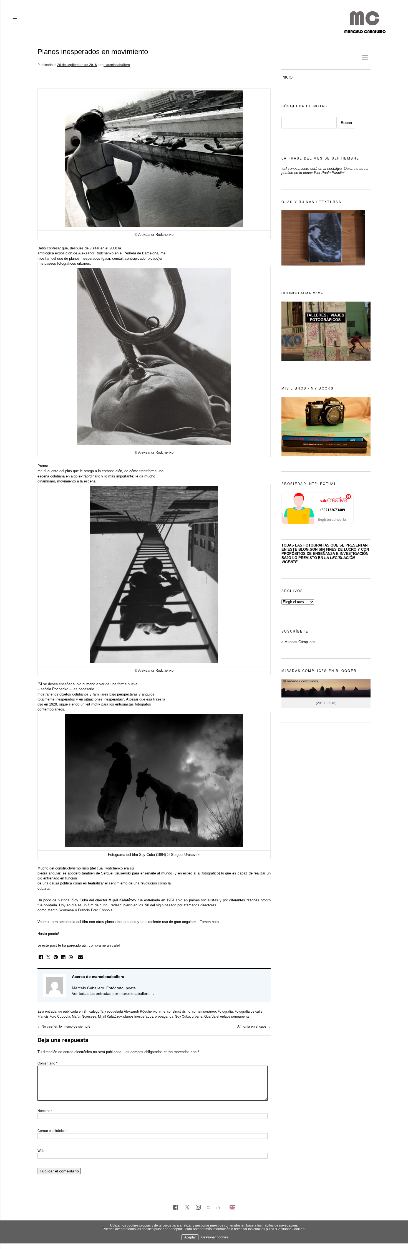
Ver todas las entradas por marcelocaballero (113, 993)
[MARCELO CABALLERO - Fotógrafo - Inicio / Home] (365, 31)
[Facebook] (175, 1207)
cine (162, 1011)
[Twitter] (187, 1207)
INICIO (287, 77)
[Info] (208, 1208)
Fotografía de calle (249, 1011)
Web (40, 1150)
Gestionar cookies (214, 1237)
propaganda (164, 1016)
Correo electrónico (52, 1130)
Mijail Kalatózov (110, 1016)
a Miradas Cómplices (298, 642)
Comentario (47, 1063)
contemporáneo (204, 1011)
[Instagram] (198, 1207)
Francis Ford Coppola (53, 1016)
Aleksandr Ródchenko (140, 1011)
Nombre (44, 1110)
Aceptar (190, 1237)
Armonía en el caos (254, 1026)
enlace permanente (235, 1016)
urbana (197, 1016)
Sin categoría (94, 1011)
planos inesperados (138, 1016)
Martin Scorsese (84, 1016)
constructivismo (178, 1011)
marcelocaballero (117, 64)
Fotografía (225, 1011)
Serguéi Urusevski (116, 873)
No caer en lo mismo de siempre (63, 1026)
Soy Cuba (147, 855)
